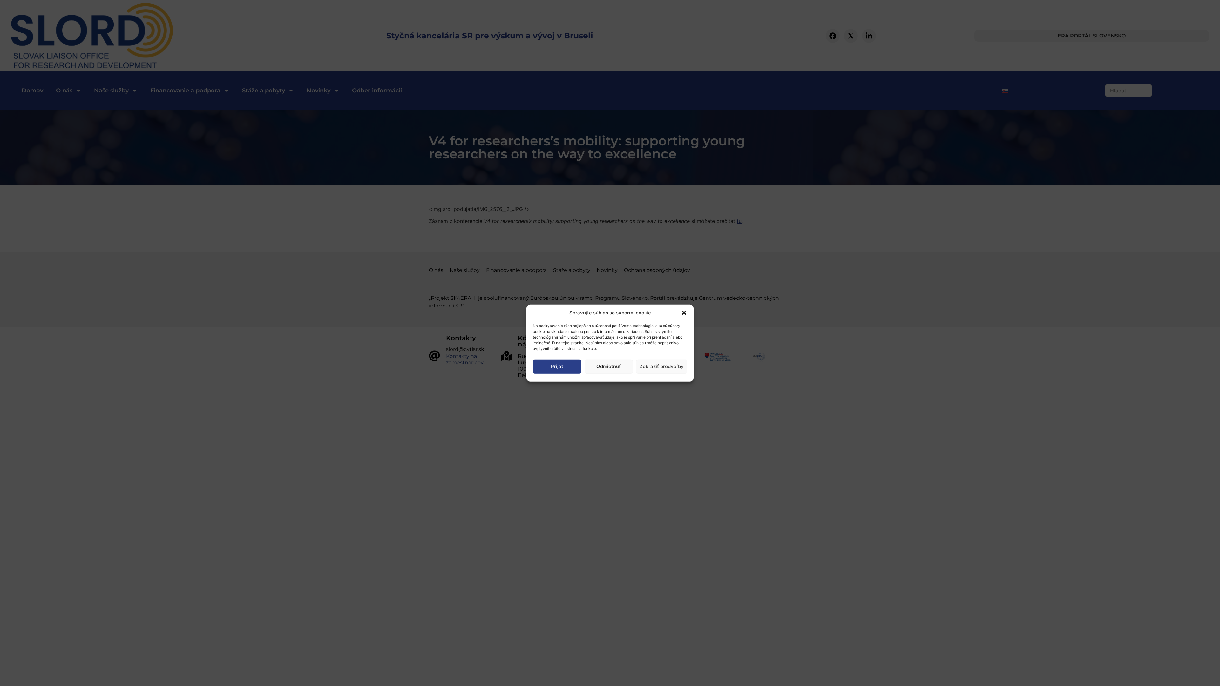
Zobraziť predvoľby (662, 366)
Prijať (557, 366)
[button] (684, 313)
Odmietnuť (608, 366)
